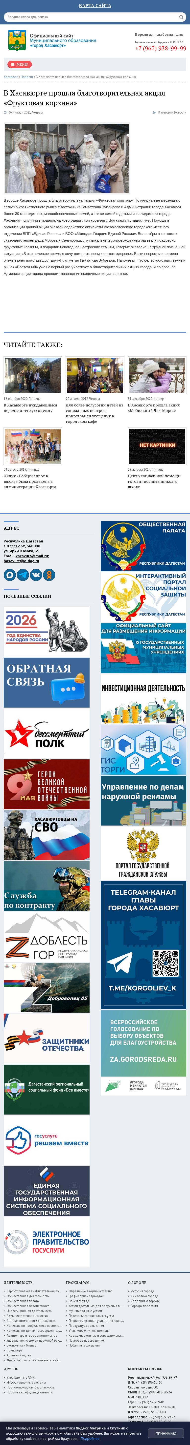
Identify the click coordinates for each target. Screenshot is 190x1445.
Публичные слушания (84, 1345)
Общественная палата (23, 1301)
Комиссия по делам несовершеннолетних (37, 1331)
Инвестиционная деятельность (29, 1311)
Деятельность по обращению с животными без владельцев (50, 1360)
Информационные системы (26, 1382)
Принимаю (166, 1434)
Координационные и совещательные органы (101, 1335)
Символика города (145, 1296)
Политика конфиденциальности (29, 1392)
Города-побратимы (145, 1306)
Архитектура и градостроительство (32, 1335)
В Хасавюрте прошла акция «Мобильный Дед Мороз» (154, 407)
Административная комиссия (27, 1316)
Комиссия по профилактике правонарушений (39, 1326)
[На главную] (53, 39)
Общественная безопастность (28, 1306)
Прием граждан (80, 1301)
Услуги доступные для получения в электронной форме (109, 1306)
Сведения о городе (145, 1301)
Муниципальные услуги (85, 1311)
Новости (180, 112)
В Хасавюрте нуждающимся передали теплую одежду (30, 407)
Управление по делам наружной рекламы (37, 1340)
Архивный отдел (19, 1355)
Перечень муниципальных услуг (91, 1316)
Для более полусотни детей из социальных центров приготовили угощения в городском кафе (94, 413)
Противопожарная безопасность (30, 1387)
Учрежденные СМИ (21, 1377)
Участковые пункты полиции (89, 1331)
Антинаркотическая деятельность (31, 1321)
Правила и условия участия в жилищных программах (107, 1321)
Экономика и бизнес (21, 1345)
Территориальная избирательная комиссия (38, 1291)
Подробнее (90, 1438)
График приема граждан (86, 1296)
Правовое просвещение (86, 1340)
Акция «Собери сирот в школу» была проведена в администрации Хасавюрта (30, 481)
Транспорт (14, 1350)
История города (143, 1291)
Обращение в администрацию (90, 1291)
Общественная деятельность (28, 1296)
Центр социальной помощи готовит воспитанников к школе (154, 481)
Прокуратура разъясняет (86, 1326)
